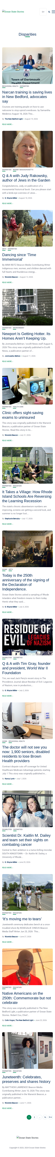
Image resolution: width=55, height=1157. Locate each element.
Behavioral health (10, 86)
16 (45, 1117)
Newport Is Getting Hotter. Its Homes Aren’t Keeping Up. (26, 336)
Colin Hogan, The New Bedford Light (19, 1020)
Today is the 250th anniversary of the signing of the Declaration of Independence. (25, 582)
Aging (4, 569)
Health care (18, 407)
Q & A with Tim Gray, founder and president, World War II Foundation (26, 668)
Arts (4, 249)
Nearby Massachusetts (23, 170)
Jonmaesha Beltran (12, 356)
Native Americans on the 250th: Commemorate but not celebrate (26, 998)
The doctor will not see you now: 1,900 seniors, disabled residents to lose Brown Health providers (26, 754)
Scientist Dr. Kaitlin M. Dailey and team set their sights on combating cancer (26, 840)
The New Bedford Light (14, 119)
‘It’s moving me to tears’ (22, 919)
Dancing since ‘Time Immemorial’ (19, 257)
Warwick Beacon (11, 277)
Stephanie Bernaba (12, 519)
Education (17, 486)
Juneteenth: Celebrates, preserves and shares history (26, 1079)
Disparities (24, 86)
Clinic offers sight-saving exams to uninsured (22, 415)
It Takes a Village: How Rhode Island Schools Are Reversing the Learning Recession (27, 496)
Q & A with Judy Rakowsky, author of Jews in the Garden (26, 177)
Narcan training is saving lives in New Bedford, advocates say (27, 96)
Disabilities (7, 657)
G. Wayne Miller (11, 198)
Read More (7, 124)
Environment (18, 328)
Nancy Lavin (10, 779)
